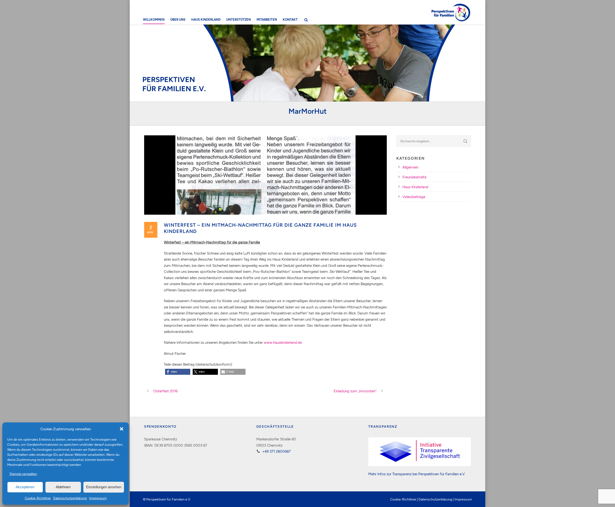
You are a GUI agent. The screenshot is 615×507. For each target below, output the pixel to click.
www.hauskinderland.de (283, 342)
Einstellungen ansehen (103, 487)
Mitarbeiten (267, 19)
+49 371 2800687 (276, 451)
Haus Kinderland (206, 19)
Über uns (177, 19)
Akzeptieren (25, 487)
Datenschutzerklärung (70, 498)
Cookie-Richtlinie (38, 498)
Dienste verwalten (23, 474)
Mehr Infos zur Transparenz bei (393, 474)
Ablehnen (63, 487)
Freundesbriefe (414, 177)
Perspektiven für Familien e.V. (441, 474)
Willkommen (154, 19)
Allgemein (410, 167)
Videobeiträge (413, 196)
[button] (121, 428)
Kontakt (290, 19)
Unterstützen (238, 19)
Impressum (98, 498)
